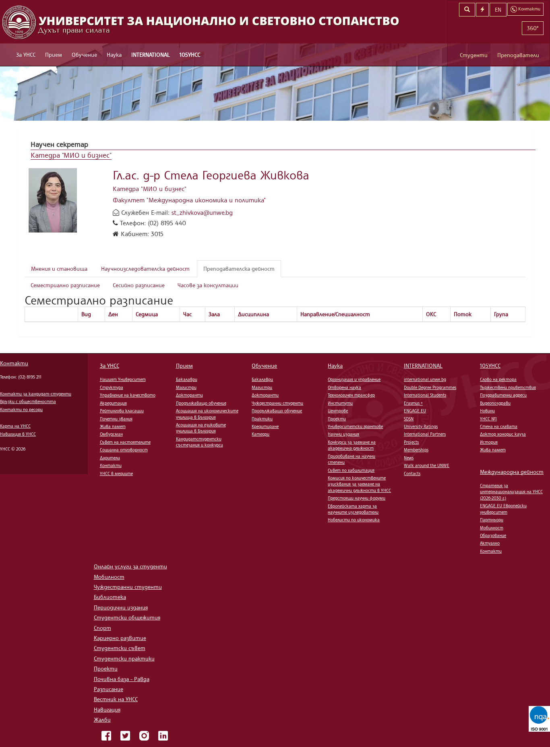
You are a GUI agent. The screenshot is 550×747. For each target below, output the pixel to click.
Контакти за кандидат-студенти (35, 394)
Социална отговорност (124, 450)
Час (187, 314)
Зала (214, 314)
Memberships (416, 450)
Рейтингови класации (122, 411)
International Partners (425, 434)
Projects (411, 442)
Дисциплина (253, 314)
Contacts (412, 473)
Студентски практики (124, 658)
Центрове (338, 411)
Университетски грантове (355, 426)
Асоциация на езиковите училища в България (201, 428)
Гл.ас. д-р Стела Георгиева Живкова (211, 174)
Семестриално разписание (65, 285)
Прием (53, 54)
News (409, 458)
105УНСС (190, 54)
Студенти (474, 54)
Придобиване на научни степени (351, 459)
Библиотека (110, 596)
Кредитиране (265, 426)
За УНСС (25, 54)
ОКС (431, 314)
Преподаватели (518, 54)
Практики (262, 419)
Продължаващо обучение (201, 403)
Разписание (108, 688)
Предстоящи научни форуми (356, 498)
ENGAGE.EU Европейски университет (503, 508)
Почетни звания (116, 419)
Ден (113, 314)
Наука (114, 54)
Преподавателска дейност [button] (239, 268)
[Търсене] (467, 9)
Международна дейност (512, 471)
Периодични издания (121, 607)
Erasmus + (413, 403)
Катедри (260, 434)
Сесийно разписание (139, 285)
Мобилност (491, 528)
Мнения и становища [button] (59, 268)
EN (498, 9)
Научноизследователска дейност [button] (145, 268)
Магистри (186, 387)
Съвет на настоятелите (125, 442)
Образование (493, 535)
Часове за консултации (208, 285)
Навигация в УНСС (18, 434)
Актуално (490, 543)
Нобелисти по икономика (354, 520)
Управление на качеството (127, 395)
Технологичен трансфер (351, 395)
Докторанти (189, 395)
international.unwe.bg (425, 379)
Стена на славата (498, 426)
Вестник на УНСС (116, 699)
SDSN (409, 419)
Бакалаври (186, 379)
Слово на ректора (498, 379)
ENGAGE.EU (415, 411)
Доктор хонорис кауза (503, 434)
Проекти (337, 419)
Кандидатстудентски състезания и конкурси (199, 442)
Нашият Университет (123, 379)
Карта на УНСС (15, 426)
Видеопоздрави (495, 403)
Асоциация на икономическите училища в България (207, 414)
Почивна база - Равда (121, 678)
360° (532, 28)
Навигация (107, 709)
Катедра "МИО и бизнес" (71, 154)
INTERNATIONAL (150, 54)
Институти (340, 403)
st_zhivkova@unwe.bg (202, 212)
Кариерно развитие (120, 637)
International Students (425, 395)
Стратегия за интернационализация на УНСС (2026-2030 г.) (511, 492)
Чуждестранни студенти (277, 403)
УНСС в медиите (116, 473)
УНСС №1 (488, 419)
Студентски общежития (127, 617)
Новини (487, 411)
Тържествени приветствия (508, 387)
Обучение (84, 54)
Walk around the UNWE (426, 465)
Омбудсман (111, 434)
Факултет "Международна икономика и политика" (189, 200)
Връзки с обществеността (28, 401)
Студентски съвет (119, 647)
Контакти (14, 363)
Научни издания (343, 434)
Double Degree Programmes (430, 387)
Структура (111, 387)
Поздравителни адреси (503, 395)
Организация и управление (354, 379)
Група (501, 314)
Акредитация (113, 403)
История (489, 442)
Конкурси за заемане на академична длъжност (352, 445)
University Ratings (421, 426)
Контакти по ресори (21, 409)
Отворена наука (344, 387)
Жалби (102, 719)
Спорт (102, 627)
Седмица (147, 314)
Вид (86, 314)
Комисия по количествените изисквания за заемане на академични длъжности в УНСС (359, 484)
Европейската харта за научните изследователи (353, 509)
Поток (462, 314)
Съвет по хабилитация (351, 470)
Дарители (110, 458)
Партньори (491, 520)
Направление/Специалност (335, 314)
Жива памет (113, 426)
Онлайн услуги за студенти (130, 566)
